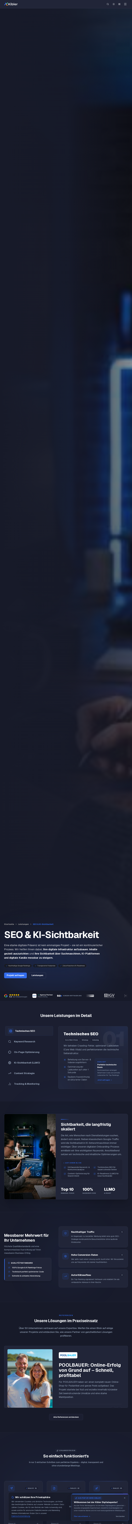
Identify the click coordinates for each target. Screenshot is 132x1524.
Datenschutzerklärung (20, 1516)
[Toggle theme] (113, 4)
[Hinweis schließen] (124, 1497)
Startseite (9, 924)
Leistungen (23, 924)
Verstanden (120, 1516)
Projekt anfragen (15, 975)
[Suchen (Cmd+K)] (107, 4)
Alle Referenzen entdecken (66, 1417)
